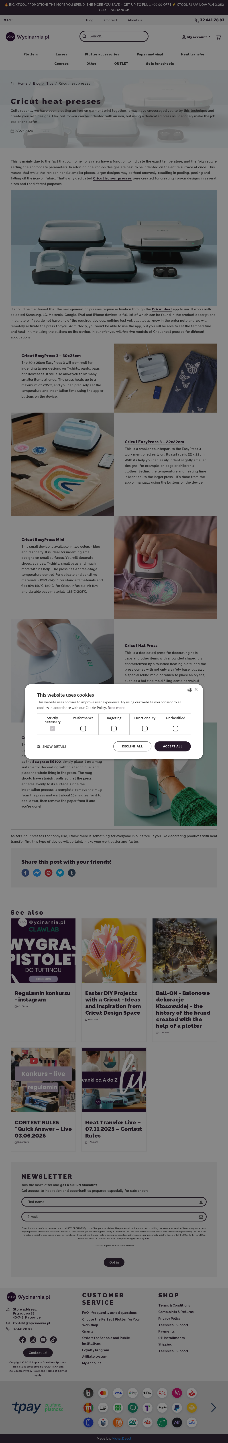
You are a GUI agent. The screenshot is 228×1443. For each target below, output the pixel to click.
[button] (51, 746)
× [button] (195, 689)
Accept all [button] (172, 746)
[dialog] (114, 721)
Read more (116, 707)
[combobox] (189, 690)
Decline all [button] (132, 746)
